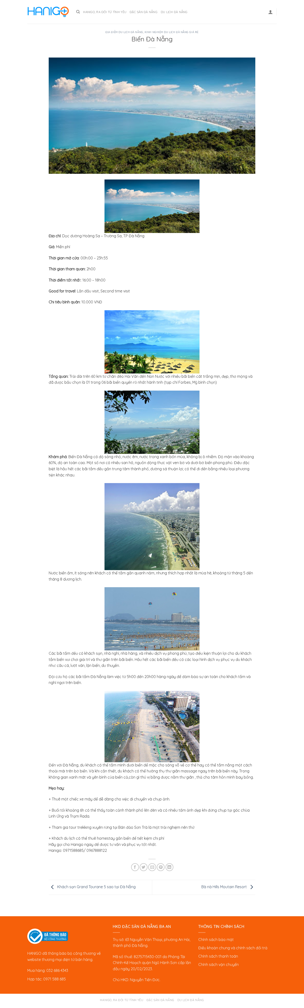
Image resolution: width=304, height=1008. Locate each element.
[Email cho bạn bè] (152, 867)
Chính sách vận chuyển (218, 964)
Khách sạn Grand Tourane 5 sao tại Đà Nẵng (96, 886)
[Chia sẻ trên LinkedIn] (169, 867)
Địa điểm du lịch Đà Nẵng (124, 32)
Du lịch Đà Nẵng (174, 12)
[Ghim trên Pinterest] (161, 867)
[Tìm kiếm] (78, 11)
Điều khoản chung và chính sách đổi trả (232, 947)
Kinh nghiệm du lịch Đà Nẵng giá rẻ (172, 32)
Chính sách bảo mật (216, 939)
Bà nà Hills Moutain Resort (224, 886)
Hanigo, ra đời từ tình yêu (104, 12)
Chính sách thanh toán (218, 956)
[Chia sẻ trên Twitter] (143, 867)
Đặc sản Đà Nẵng (143, 12)
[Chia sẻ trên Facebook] (135, 867)
